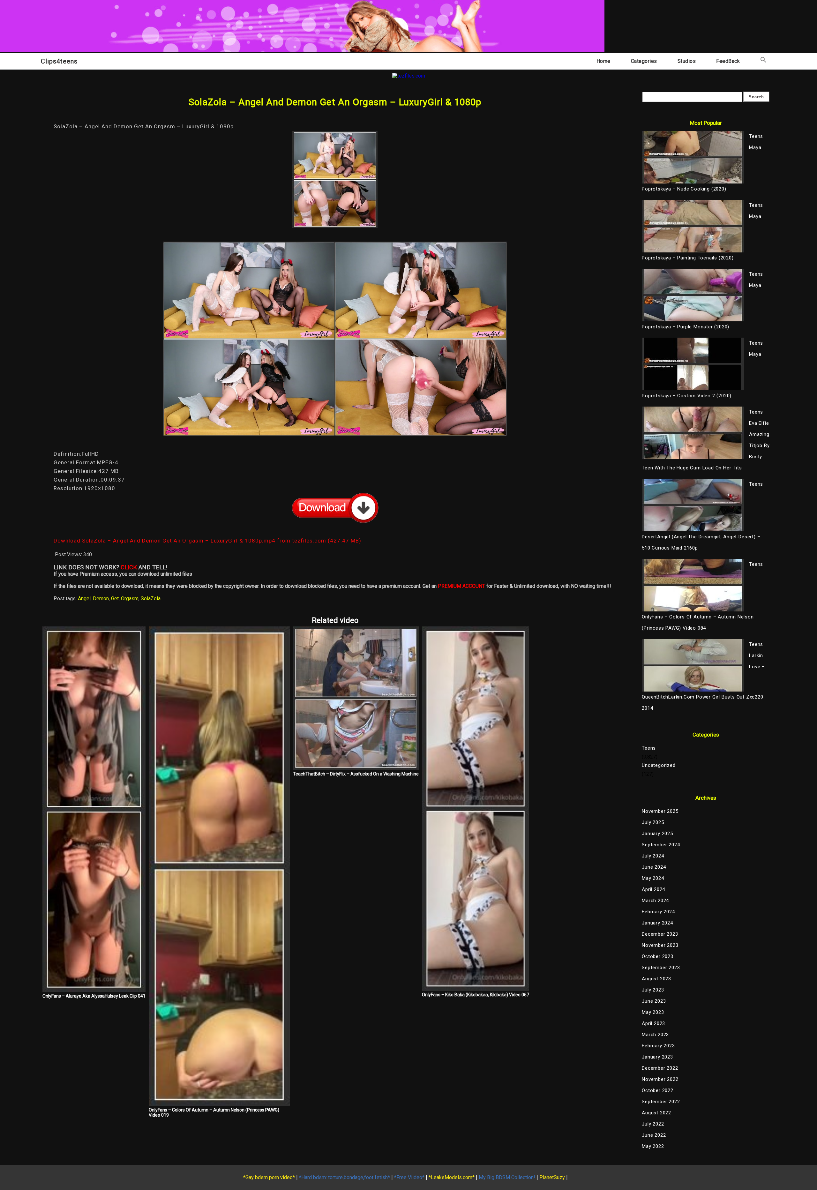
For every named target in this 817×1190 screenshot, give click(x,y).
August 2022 (656, 1113)
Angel (84, 598)
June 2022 (654, 1135)
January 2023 (657, 1057)
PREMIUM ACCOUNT (461, 586)
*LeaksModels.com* (452, 1177)
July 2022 (653, 1124)
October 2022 (657, 1090)
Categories (644, 61)
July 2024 (653, 856)
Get (115, 598)
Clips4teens (59, 61)
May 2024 (653, 878)
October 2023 (657, 956)
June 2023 (654, 1001)
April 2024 (653, 889)
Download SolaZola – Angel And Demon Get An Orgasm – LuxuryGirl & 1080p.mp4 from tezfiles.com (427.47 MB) (207, 540)
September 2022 (661, 1101)
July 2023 (653, 990)
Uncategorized (658, 765)
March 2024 (655, 900)
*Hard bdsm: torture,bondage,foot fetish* (344, 1177)
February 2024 (658, 912)
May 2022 (653, 1146)
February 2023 (658, 1046)
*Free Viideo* (409, 1177)
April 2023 (653, 1023)
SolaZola (151, 598)
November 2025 (660, 811)
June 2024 (654, 867)
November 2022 (660, 1079)
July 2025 (653, 822)
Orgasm (130, 598)
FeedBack (728, 61)
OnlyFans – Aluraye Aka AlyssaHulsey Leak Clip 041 (94, 996)
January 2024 (657, 923)
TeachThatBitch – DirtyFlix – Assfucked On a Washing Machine (356, 773)
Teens (649, 748)
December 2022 (660, 1068)
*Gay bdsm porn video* (269, 1177)
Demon (101, 598)
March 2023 (655, 1034)
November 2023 (660, 945)
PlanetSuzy (552, 1177)
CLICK (129, 567)
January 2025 (657, 833)
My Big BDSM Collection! (507, 1177)
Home (603, 61)
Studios (687, 61)
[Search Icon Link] (763, 61)
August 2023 (656, 979)
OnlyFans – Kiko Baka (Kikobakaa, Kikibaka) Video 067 (475, 994)
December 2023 (660, 934)
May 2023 (653, 1012)
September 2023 (661, 967)
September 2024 (661, 845)
